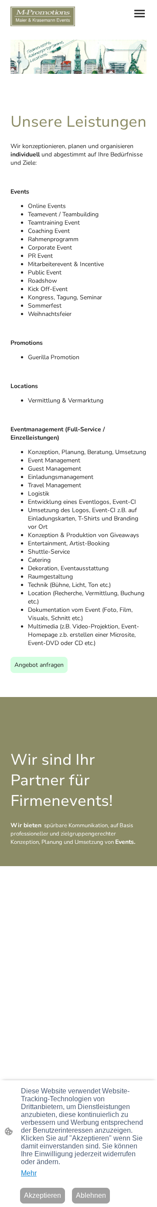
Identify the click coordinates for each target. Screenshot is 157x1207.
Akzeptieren (42, 1195)
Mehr (29, 1173)
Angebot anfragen (39, 665)
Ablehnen (91, 1195)
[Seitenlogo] (42, 16)
